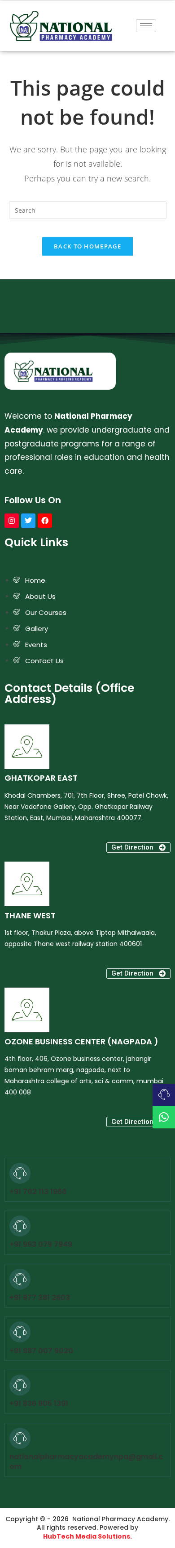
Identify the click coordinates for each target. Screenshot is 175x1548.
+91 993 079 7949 (40, 1244)
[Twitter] (28, 520)
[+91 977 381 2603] (20, 1279)
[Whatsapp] (164, 1117)
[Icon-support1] (164, 1095)
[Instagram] (11, 520)
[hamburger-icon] (146, 25)
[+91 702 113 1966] (20, 1173)
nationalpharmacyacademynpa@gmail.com (86, 1461)
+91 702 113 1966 (37, 1191)
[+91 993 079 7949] (20, 1226)
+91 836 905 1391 (38, 1403)
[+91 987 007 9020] (20, 1331)
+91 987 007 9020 (41, 1351)
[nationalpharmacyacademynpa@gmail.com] (20, 1438)
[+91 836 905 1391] (20, 1385)
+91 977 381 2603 (39, 1297)
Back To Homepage (87, 246)
